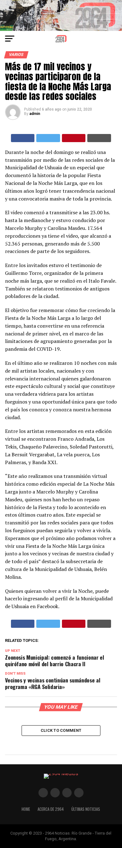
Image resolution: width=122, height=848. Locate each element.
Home (26, 809)
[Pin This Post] (74, 138)
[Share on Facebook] (23, 138)
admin (34, 114)
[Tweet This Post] (48, 138)
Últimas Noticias (85, 809)
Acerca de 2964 (51, 809)
